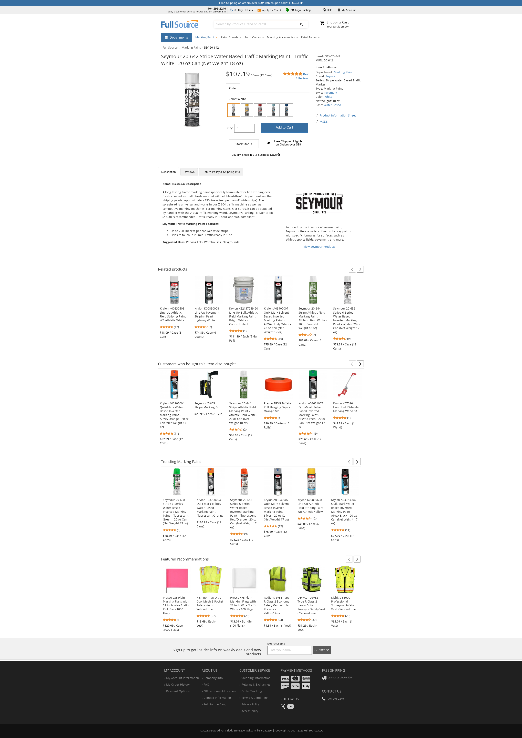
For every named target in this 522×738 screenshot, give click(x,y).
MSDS (324, 121)
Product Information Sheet (338, 115)
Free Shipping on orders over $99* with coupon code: (261, 2)
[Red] (260, 110)
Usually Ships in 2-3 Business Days (254, 154)
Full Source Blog (215, 704)
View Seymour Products (319, 247)
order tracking (251, 691)
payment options (178, 691)
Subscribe (321, 650)
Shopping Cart (338, 22)
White (328, 97)
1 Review (302, 78)
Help (329, 10)
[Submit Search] (301, 24)
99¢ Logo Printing (300, 10)
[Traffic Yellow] (247, 110)
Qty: (230, 128)
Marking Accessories (281, 37)
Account (349, 10)
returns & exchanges (255, 684)
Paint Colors (252, 37)
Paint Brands (229, 37)
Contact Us (331, 691)
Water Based (332, 105)
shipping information (256, 678)
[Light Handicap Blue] (273, 110)
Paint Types (309, 37)
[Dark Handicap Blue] (286, 110)
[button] (352, 269)
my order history (178, 684)
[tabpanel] (268, 128)
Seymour (332, 76)
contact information (217, 698)
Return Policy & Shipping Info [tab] (221, 171)
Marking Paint (205, 37)
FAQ (206, 684)
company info (213, 678)
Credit (271, 10)
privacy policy (250, 704)
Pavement (330, 92)
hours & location (220, 691)
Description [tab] (168, 171)
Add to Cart (284, 127)
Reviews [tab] (189, 171)
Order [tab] (233, 88)
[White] (233, 110)
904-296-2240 (217, 8)
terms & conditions (254, 698)
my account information (182, 678)
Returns (243, 10)
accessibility (249, 711)
